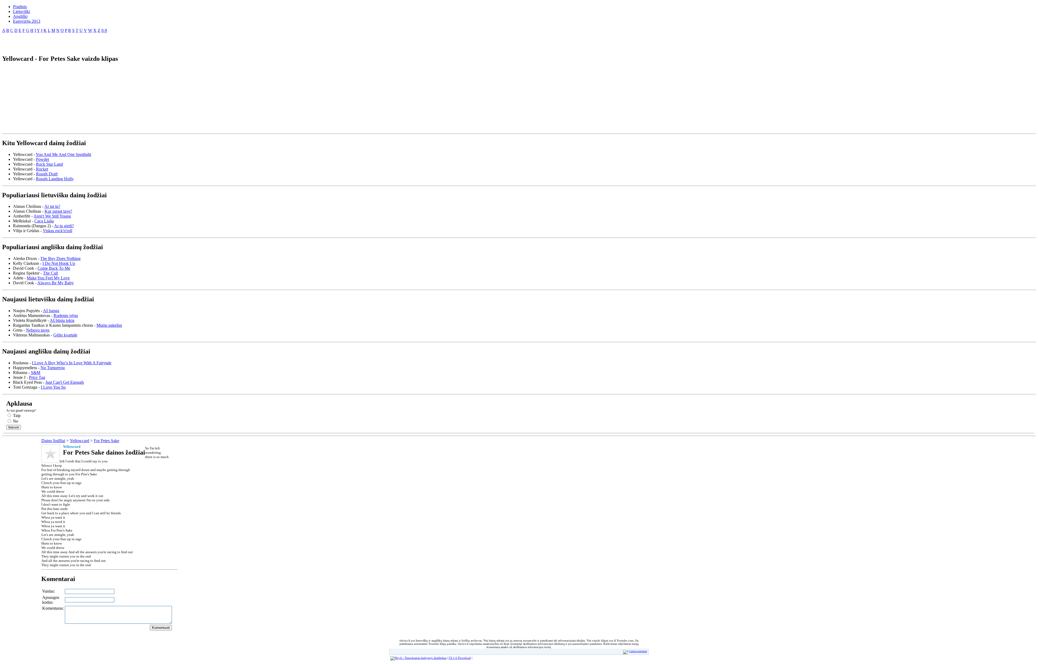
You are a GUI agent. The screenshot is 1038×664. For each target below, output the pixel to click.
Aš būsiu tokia (62, 320)
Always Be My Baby (55, 283)
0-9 (104, 30)
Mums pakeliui (109, 325)
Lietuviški (21, 11)
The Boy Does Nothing (60, 258)
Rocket (42, 169)
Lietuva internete (638, 651)
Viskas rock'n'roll (57, 230)
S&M (35, 372)
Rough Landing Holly (55, 178)
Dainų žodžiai (53, 440)
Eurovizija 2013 (26, 21)
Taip (16, 415)
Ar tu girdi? (64, 225)
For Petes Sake (106, 440)
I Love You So (53, 387)
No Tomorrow (53, 367)
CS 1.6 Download (460, 657)
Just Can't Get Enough (64, 382)
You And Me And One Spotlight (63, 154)
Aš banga (51, 310)
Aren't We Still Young (52, 216)
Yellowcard (79, 440)
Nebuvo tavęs (37, 330)
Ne (15, 421)
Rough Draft (47, 174)
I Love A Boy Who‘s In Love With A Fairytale (71, 363)
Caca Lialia (44, 221)
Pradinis (20, 6)
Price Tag (37, 377)
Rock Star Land (49, 164)
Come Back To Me (54, 268)
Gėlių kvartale (65, 335)
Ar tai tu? (52, 206)
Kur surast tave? (58, 211)
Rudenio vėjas (66, 315)
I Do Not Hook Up (58, 263)
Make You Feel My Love (48, 278)
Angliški (20, 16)
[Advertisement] (65, 42)
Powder (42, 159)
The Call (50, 273)
